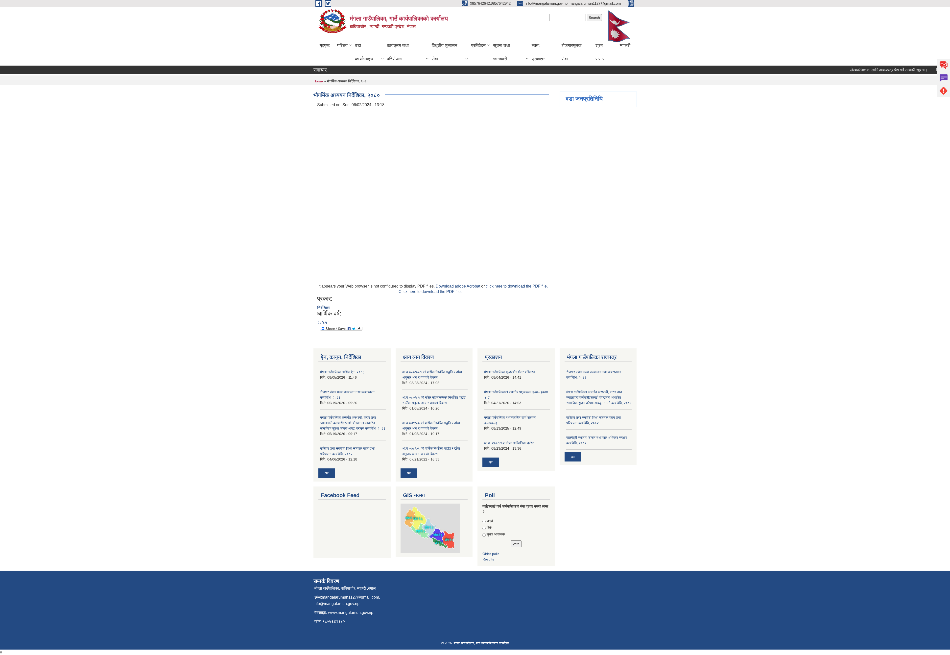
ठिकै (489, 528)
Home (318, 81)
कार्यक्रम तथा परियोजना (398, 52)
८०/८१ (322, 322)
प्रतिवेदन (478, 45)
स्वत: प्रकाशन (539, 52)
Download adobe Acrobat (458, 286)
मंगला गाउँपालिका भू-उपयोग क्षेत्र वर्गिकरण (509, 372)
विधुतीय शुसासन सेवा (444, 52)
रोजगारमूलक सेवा (571, 52)
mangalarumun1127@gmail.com (350, 597)
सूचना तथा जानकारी (501, 52)
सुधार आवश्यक (496, 534)
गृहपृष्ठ (325, 45)
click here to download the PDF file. (517, 286)
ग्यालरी (625, 45)
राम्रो (490, 521)
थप (327, 473)
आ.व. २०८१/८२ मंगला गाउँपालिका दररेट (509, 443)
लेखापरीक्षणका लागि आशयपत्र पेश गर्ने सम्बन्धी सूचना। (877, 70)
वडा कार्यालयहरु (364, 52)
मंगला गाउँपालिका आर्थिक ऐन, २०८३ (342, 372)
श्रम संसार (599, 52)
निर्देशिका (323, 308)
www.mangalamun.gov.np (350, 612)
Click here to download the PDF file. (430, 292)
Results (488, 559)
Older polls (490, 554)
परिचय (342, 45)
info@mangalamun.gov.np (336, 604)
